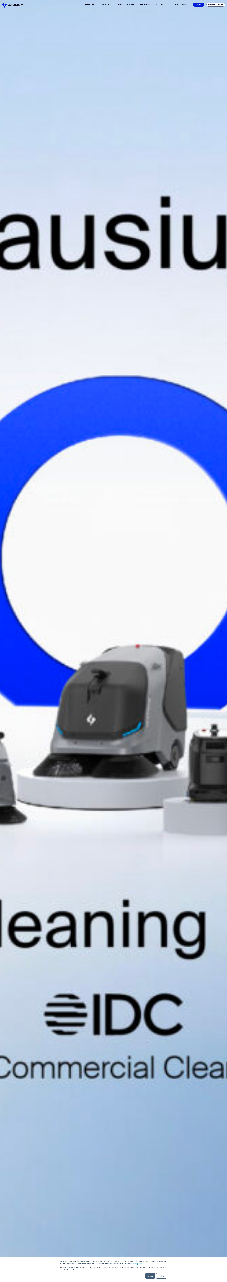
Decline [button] (161, 1276)
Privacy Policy (138, 1263)
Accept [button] (150, 1276)
